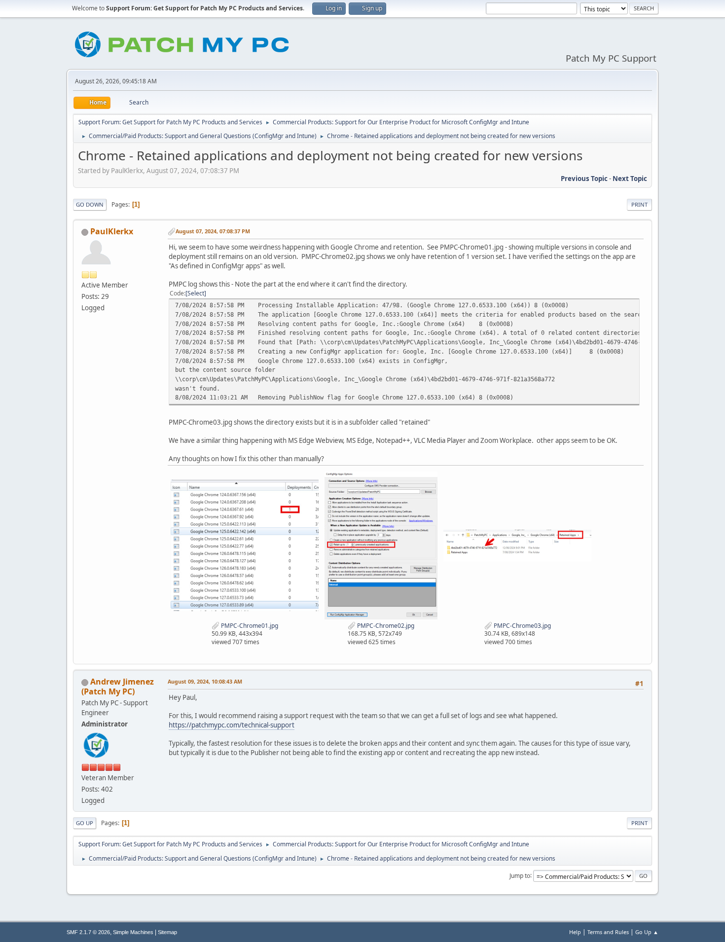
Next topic (630, 178)
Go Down (90, 204)
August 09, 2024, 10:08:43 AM (205, 681)
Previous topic (584, 178)
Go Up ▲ (646, 932)
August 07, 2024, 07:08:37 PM (213, 231)
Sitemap (167, 932)
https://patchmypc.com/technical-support (231, 725)
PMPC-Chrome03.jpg (521, 625)
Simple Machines (133, 932)
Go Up (84, 823)
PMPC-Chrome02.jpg (385, 625)
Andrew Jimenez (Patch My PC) (117, 686)
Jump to (519, 875)
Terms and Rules (608, 932)
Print (639, 204)
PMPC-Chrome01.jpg (248, 625)
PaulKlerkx (111, 231)
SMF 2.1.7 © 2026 (88, 932)
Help (575, 932)
